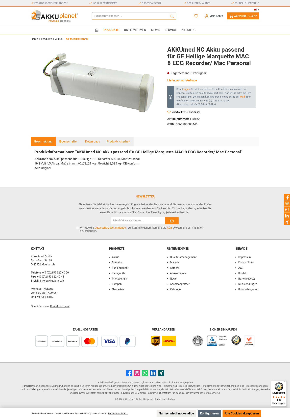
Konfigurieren (209, 413)
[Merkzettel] (196, 15)
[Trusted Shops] (236, 342)
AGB (169, 227)
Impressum (245, 257)
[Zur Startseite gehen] (54, 16)
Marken (174, 262)
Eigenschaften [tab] (68, 141)
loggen (186, 89)
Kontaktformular (59, 306)
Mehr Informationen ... (118, 413)
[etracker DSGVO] (249, 342)
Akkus (115, 257)
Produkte (116, 248)
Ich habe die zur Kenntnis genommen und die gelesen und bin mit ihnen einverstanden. (141, 229)
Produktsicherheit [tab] (118, 141)
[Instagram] (137, 373)
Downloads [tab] (92, 141)
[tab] (43, 141)
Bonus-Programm (248, 289)
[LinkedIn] (153, 373)
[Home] (96, 30)
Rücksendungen (247, 284)
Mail (242, 96)
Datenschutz (245, 262)
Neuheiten (118, 289)
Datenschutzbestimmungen (110, 227)
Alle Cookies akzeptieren (242, 413)
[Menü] (285, 382)
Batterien (117, 262)
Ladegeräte (118, 273)
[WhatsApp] (145, 373)
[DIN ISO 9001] (217, 342)
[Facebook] (129, 373)
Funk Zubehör (120, 267)
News (173, 278)
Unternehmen (178, 248)
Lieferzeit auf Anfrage (182, 80)
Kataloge (175, 289)
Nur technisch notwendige (176, 413)
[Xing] (161, 373)
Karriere (174, 267)
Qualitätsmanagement (183, 257)
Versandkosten (153, 382)
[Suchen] (172, 16)
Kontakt (243, 273)
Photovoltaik (119, 278)
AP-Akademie (178, 273)
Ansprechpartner (179, 284)
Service (241, 248)
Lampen (117, 284)
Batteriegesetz (246, 278)
